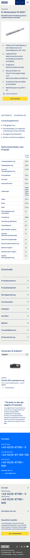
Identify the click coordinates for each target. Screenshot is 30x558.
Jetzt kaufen (15, 99)
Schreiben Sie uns (8, 511)
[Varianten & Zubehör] (15, 355)
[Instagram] (24, 547)
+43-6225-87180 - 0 (13, 447)
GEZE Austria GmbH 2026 (7, 550)
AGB (14, 552)
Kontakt (4, 488)
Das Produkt (6, 115)
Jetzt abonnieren (15, 533)
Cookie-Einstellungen (6, 554)
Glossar (15, 554)
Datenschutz (19, 552)
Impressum (21, 554)
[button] (17, 547)
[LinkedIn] (21, 547)
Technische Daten (21, 115)
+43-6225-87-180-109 (15, 454)
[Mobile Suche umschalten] (17, 2)
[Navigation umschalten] (27, 2)
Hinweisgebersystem (6, 552)
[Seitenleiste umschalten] (22, 2)
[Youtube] (27, 547)
